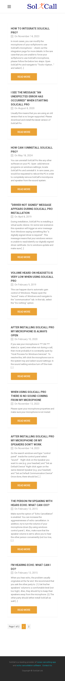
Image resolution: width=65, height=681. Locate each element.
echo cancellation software (29, 665)
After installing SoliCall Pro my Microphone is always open (32, 331)
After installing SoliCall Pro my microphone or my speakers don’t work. (32, 440)
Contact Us (47, 665)
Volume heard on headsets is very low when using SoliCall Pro (32, 276)
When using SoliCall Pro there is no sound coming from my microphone (29, 396)
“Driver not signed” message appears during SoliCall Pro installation (32, 209)
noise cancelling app (46, 662)
